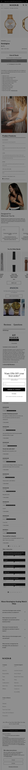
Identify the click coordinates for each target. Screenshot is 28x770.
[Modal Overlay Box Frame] (14, 385)
